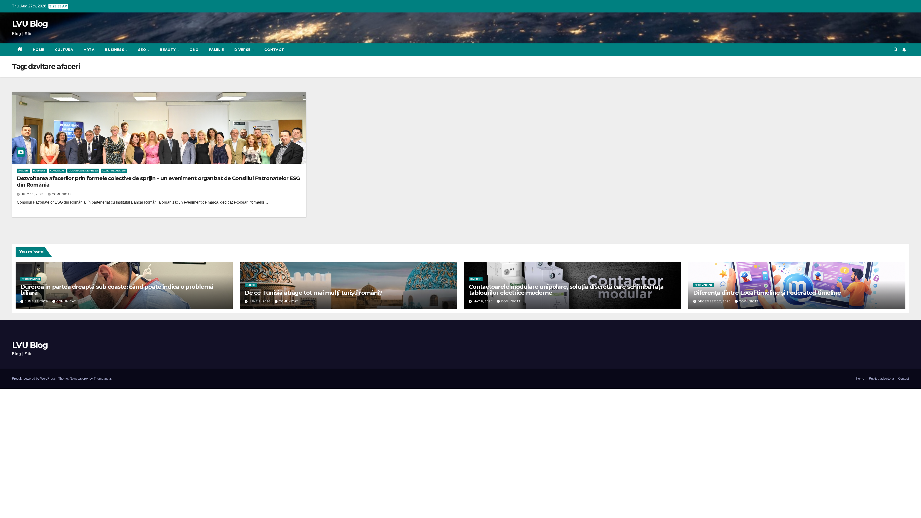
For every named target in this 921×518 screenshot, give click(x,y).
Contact (274, 49)
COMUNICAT (57, 170)
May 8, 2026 (483, 301)
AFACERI (23, 170)
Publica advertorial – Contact (889, 378)
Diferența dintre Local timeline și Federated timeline (767, 292)
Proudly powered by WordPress (34, 378)
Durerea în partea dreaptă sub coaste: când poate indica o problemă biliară (116, 289)
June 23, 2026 (37, 301)
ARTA (89, 49)
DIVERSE (243, 49)
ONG (193, 49)
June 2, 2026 (260, 301)
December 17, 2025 (715, 301)
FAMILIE (216, 49)
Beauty (168, 49)
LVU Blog (30, 24)
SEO (142, 49)
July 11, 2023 (32, 194)
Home (38, 49)
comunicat (61, 194)
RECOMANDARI (31, 279)
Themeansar (102, 378)
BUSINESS (115, 49)
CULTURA (64, 49)
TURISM (250, 285)
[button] (895, 49)
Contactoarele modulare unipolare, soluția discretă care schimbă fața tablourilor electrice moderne (566, 289)
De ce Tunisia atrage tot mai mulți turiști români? (313, 292)
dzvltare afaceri (114, 170)
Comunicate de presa (83, 170)
